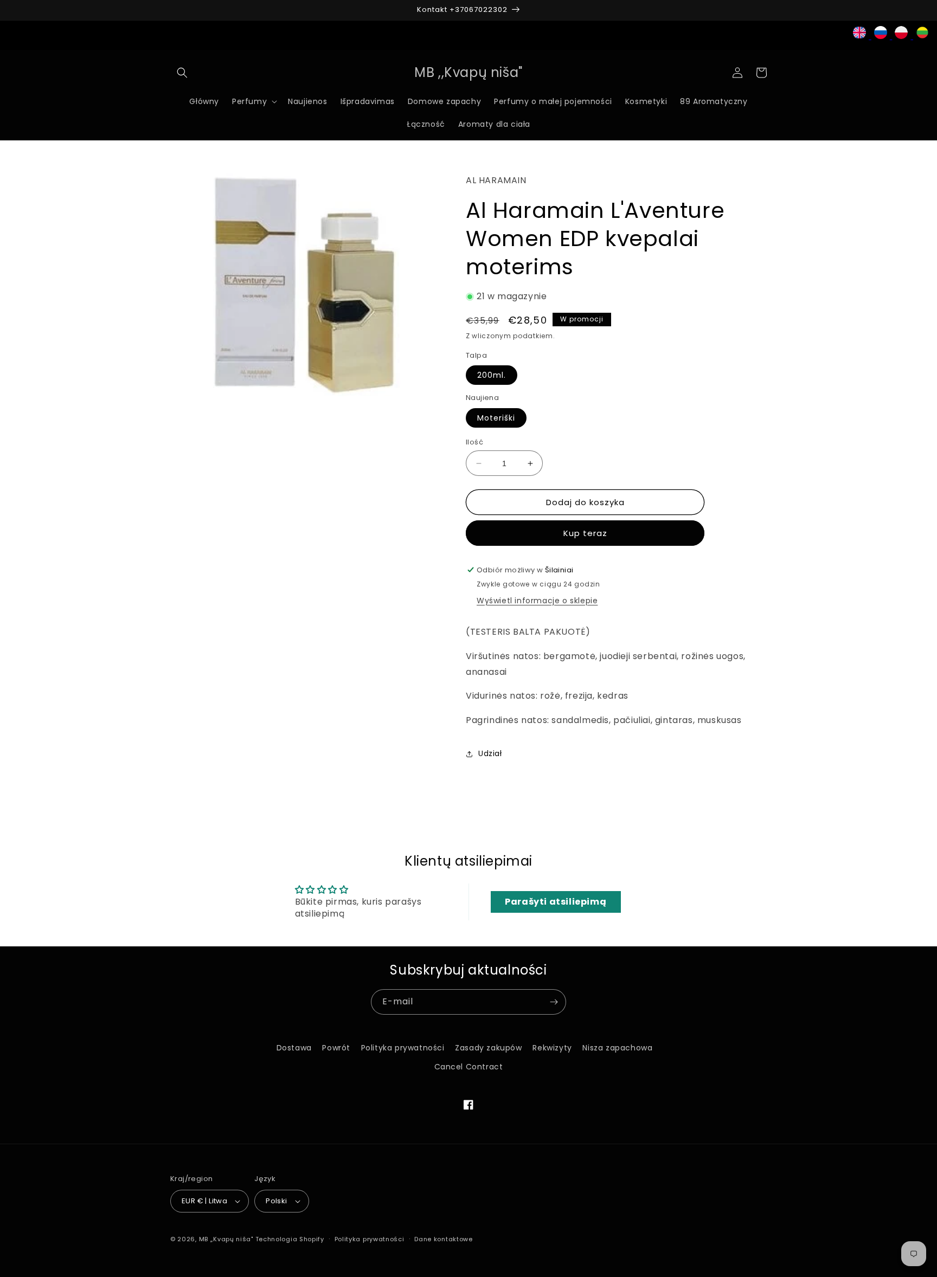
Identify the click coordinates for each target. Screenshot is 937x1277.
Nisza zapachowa (617, 1047)
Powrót (336, 1047)
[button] (182, 73)
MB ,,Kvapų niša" (226, 1239)
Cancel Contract (468, 1066)
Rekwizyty (552, 1047)
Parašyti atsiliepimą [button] (555, 901)
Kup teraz (585, 533)
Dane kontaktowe (443, 1239)
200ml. (491, 375)
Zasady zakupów (488, 1047)
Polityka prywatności (403, 1047)
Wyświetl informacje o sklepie (537, 600)
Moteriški (496, 417)
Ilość (474, 442)
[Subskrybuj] (554, 1002)
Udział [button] (490, 753)
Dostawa (294, 1047)
